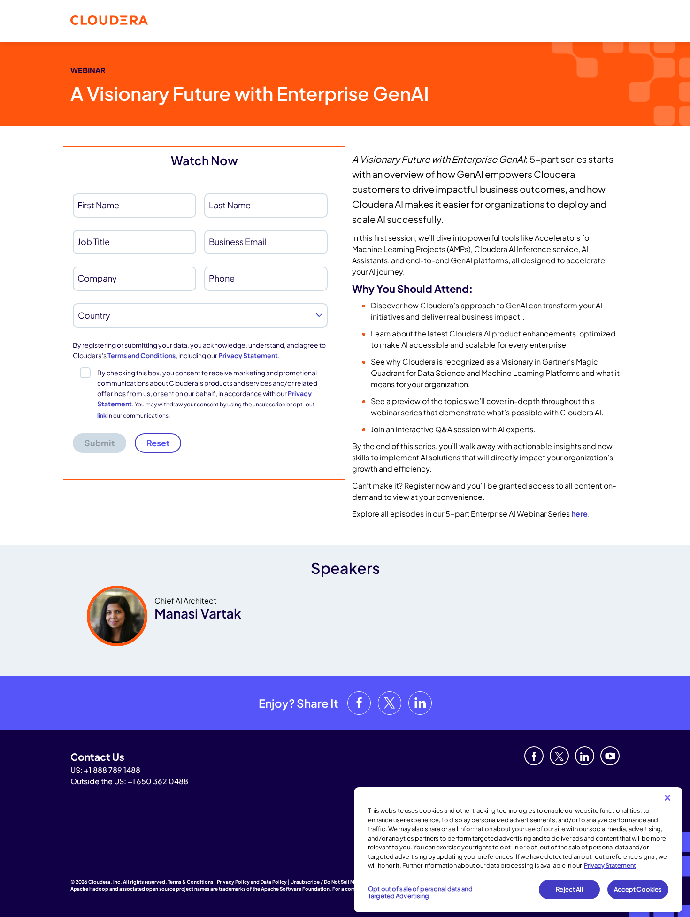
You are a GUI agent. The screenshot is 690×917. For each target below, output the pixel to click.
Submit (99, 442)
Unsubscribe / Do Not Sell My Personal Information (349, 882)
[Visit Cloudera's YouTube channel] (610, 755)
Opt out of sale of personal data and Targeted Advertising (420, 892)
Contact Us (97, 756)
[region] (518, 849)
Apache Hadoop (89, 889)
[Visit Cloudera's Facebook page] (359, 703)
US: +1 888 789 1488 (105, 770)
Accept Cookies (638, 889)
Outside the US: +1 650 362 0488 (129, 781)
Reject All (569, 889)
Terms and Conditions (141, 355)
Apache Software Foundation (295, 889)
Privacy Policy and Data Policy (252, 882)
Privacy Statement (248, 355)
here (579, 514)
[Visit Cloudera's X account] (389, 703)
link (102, 415)
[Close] (667, 797)
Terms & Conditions (190, 882)
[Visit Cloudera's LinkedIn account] (420, 703)
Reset (157, 442)
